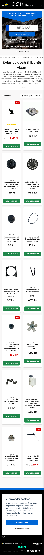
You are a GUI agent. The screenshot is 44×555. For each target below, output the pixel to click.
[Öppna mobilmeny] (3, 5)
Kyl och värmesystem (24, 57)
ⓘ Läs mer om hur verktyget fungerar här (22, 46)
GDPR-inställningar (22, 528)
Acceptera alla (22, 522)
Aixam (14, 57)
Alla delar (7, 57)
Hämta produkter (22, 34)
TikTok (4, 537)
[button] (6, 4)
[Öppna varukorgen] (41, 4)
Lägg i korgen (11, 146)
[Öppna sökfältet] (36, 4)
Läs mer (22, 88)
